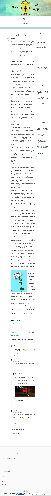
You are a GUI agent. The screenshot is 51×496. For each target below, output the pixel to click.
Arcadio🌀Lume (18, 373)
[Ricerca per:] (42, 36)
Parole (13, 33)
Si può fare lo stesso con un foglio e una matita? (16, 333)
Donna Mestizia (5, 484)
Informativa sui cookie (21, 494)
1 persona (17, 353)
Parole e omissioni (29, 332)
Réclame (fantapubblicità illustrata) (8, 458)
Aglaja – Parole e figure (40, 43)
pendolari (21, 327)
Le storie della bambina (6, 471)
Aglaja (25, 19)
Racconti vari (4, 450)
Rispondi (14, 355)
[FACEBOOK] (24, 491)
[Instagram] (26, 23)
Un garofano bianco (30, 327)
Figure (3, 476)
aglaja (8, 40)
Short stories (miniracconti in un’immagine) (10, 453)
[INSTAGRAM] (26, 491)
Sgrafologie (4, 463)
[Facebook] (24, 23)
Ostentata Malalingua (6, 481)
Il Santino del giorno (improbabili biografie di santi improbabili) (13, 466)
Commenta (30, 440)
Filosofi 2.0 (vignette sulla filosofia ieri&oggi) (10, 468)
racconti (24, 327)
